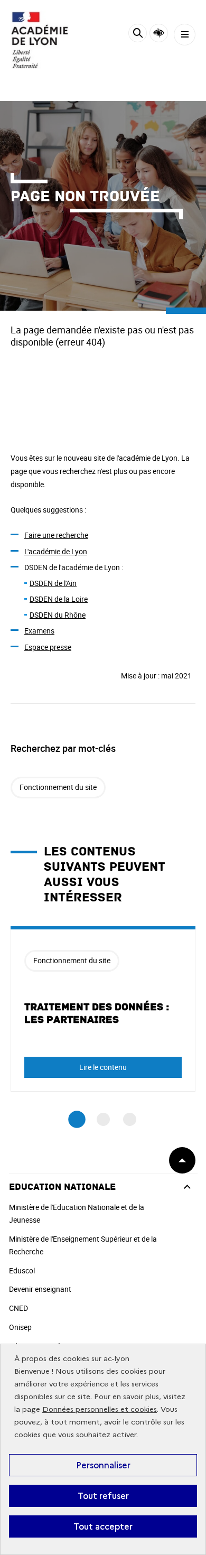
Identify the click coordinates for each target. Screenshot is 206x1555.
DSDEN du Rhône (58, 615)
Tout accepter (103, 1526)
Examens (39, 631)
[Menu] (184, 34)
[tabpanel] (103, 1009)
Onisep (20, 1327)
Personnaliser (103, 1465)
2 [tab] (103, 1119)
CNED (18, 1308)
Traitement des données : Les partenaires (96, 1013)
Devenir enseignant (40, 1289)
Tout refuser (103, 1495)
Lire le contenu (103, 1067)
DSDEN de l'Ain (53, 583)
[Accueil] (40, 40)
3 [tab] (129, 1119)
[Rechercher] (137, 34)
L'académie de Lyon (55, 551)
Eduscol (22, 1270)
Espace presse (47, 647)
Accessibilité (158, 33)
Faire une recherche (56, 535)
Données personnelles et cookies (99, 1409)
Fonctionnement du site (58, 787)
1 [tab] (77, 1119)
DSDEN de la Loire (59, 599)
